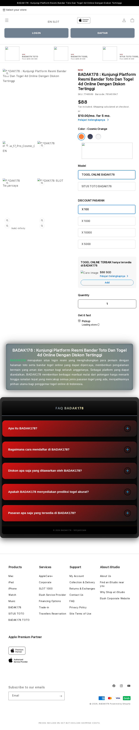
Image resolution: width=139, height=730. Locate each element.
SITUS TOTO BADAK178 (97, 186)
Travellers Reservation (52, 613)
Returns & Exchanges (82, 588)
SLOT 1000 (46, 588)
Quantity (83, 295)
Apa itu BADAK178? (22, 428)
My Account (77, 576)
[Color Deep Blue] (90, 136)
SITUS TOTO (16, 613)
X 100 (85, 209)
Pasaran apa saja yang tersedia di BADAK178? (42, 513)
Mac (11, 576)
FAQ (72, 601)
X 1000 (86, 221)
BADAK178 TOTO (19, 620)
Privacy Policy (78, 607)
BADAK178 (18, 360)
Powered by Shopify (120, 704)
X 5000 (86, 244)
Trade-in (44, 607)
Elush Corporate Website (115, 598)
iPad (11, 582)
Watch (12, 595)
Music (11, 601)
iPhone (12, 588)
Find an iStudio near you (112, 584)
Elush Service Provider (52, 595)
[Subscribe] (60, 696)
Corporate (45, 582)
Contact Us (76, 595)
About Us (105, 576)
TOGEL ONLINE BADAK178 (98, 174)
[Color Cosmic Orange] (81, 136)
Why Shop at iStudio (112, 592)
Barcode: (100, 94)
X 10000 (87, 232)
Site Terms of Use (80, 613)
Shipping (98, 107)
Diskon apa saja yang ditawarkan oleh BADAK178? (45, 470)
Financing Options (50, 601)
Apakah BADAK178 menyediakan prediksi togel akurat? (48, 491)
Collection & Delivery (82, 582)
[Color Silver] (98, 136)
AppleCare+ (46, 576)
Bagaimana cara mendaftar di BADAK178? (39, 449)
